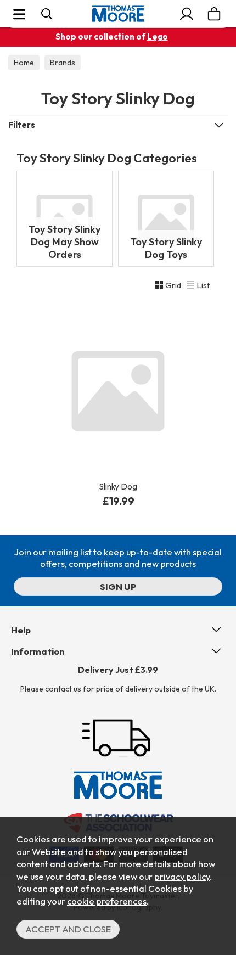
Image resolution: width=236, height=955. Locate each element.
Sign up (118, 586)
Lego (157, 36)
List (203, 285)
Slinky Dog (118, 486)
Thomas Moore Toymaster (118, 13)
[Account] (186, 13)
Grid (173, 285)
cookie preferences (107, 901)
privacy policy (182, 876)
